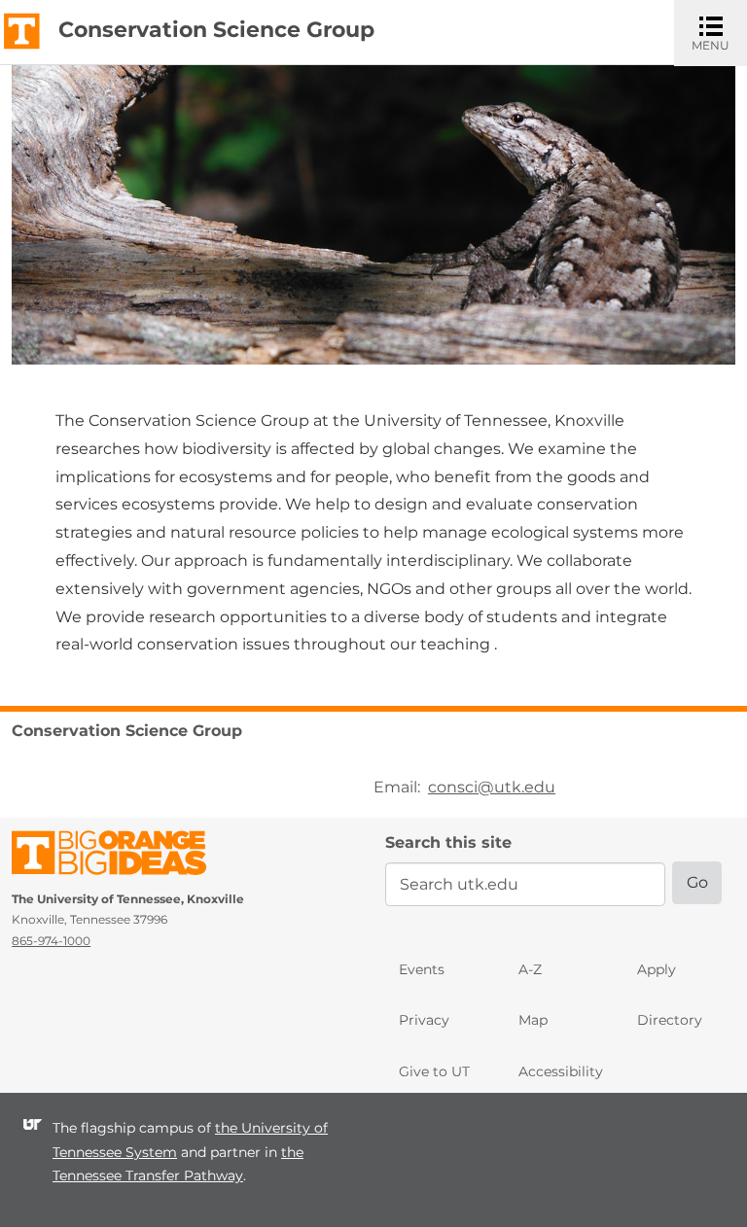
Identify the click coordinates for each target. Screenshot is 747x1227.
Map (533, 1020)
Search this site (448, 842)
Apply (656, 969)
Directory (669, 1020)
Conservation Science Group (216, 30)
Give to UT (434, 1071)
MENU (719, 32)
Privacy (424, 1020)
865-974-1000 (51, 940)
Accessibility (560, 1071)
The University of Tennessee (121, 856)
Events (422, 969)
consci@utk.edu (491, 787)
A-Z (530, 969)
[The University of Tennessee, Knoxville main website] (22, 30)
